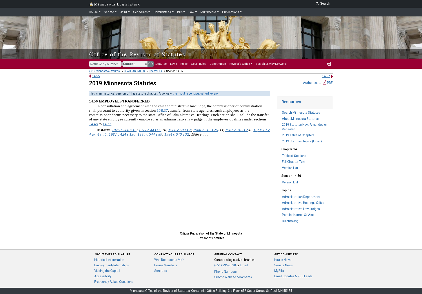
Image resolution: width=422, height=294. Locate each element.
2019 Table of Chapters (298, 135)
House (93, 12)
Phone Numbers (225, 271)
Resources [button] (291, 101)
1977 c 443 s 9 (150, 130)
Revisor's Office (239, 63)
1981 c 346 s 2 (236, 130)
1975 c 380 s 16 (124, 130)
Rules (183, 63)
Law (191, 12)
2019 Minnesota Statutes (104, 71)
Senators (160, 270)
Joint (123, 12)
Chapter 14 (155, 71)
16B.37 (162, 110)
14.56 (107, 124)
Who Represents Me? (169, 260)
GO (150, 64)
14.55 (96, 76)
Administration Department (301, 197)
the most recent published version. (196, 93)
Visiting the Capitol (107, 270)
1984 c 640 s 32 (176, 134)
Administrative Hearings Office (303, 202)
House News (282, 260)
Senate (109, 12)
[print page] (329, 63)
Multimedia (208, 12)
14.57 (326, 76)
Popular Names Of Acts (298, 215)
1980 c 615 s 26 (205, 130)
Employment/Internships (111, 265)
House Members (165, 265)
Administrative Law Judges (301, 209)
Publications (230, 12)
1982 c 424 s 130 (122, 134)
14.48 (93, 124)
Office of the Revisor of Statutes (137, 54)
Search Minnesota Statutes (301, 112)
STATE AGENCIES (134, 71)
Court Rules (198, 63)
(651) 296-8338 (225, 265)
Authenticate (312, 82)
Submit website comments (233, 277)
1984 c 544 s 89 (150, 134)
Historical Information (109, 260)
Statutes (161, 63)
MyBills (279, 270)
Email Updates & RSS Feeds (293, 276)
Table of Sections (294, 156)
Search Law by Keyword (271, 63)
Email (244, 265)
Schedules (140, 12)
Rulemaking (290, 221)
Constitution (218, 63)
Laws (173, 63)
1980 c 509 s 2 (179, 130)
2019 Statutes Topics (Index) (302, 141)
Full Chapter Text (293, 161)
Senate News (283, 265)
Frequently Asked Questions (113, 281)
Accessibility (102, 276)
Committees (162, 12)
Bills (180, 12)
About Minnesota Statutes (300, 118)
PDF (329, 82)
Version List (290, 168)
